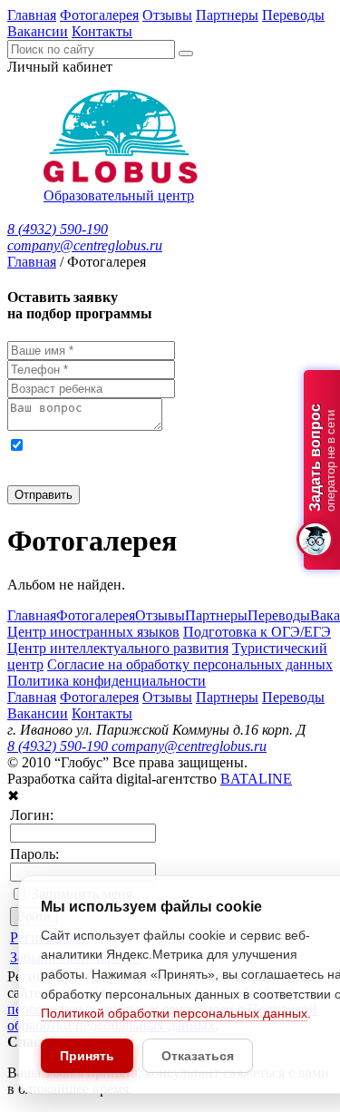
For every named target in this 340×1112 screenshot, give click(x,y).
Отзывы (167, 15)
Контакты (102, 31)
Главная (31, 15)
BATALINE (256, 778)
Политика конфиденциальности (106, 680)
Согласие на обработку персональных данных (190, 664)
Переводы (293, 15)
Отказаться (197, 1056)
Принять (87, 1056)
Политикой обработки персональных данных (174, 1013)
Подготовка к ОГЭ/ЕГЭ (257, 631)
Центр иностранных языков (93, 631)
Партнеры (227, 15)
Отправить (44, 495)
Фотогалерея (99, 15)
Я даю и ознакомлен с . (152, 460)
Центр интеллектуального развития (117, 648)
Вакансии (37, 31)
